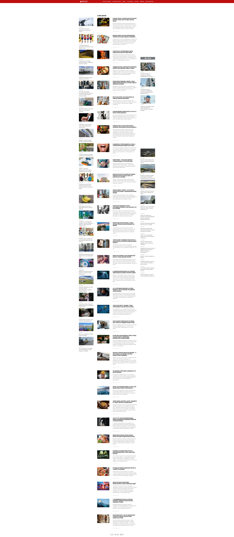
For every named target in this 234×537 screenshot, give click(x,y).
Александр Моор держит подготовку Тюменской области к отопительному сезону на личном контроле (86, 93)
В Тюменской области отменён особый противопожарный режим (86, 155)
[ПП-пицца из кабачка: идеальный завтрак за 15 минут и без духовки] (103, 475)
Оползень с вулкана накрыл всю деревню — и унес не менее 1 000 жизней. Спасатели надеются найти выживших (124, 354)
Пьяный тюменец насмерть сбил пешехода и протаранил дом (86, 320)
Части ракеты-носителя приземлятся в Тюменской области (84, 30)
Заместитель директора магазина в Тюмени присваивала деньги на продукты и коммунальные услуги (147, 217)
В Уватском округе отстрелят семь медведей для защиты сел (147, 275)
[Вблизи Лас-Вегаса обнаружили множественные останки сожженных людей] (103, 490)
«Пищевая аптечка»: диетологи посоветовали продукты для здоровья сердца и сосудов (124, 67)
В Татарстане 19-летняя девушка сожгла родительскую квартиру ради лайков (123, 52)
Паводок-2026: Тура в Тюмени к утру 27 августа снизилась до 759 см (147, 192)
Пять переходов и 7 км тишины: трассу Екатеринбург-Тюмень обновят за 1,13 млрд (86, 350)
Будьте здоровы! (149, 1)
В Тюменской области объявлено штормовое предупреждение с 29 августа (146, 75)
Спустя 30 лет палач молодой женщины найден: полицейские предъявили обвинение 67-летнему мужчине (124, 420)
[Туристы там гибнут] (103, 313)
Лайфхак (142, 1)
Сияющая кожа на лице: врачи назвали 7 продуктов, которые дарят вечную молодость (124, 126)
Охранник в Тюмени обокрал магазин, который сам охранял (85, 141)
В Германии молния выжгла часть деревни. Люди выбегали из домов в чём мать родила (124, 272)
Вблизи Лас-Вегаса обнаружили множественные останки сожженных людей (124, 483)
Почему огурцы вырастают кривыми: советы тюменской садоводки (146, 243)
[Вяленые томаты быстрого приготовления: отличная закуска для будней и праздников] (103, 43)
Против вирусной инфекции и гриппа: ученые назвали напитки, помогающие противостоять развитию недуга (124, 337)
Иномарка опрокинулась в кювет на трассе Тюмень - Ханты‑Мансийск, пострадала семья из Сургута (86, 289)
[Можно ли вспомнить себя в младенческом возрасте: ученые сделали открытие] (103, 263)
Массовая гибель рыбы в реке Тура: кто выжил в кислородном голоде (147, 161)
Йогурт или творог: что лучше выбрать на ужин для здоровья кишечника (123, 97)
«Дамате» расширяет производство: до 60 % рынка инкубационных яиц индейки (85, 170)
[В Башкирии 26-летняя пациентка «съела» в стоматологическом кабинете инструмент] (103, 151)
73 (120, 534)
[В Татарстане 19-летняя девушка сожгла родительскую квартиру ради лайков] (103, 58)
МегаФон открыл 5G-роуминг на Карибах (147, 257)
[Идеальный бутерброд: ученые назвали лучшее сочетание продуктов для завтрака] (103, 442)
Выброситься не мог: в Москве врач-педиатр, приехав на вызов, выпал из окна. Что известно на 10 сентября (124, 176)
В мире (123, 1)
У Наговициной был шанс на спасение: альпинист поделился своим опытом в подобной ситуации (123, 501)
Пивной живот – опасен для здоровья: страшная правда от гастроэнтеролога (123, 160)
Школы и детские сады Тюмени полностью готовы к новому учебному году (147, 208)
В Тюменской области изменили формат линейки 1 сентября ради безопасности (86, 305)
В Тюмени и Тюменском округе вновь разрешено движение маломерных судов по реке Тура (147, 177)
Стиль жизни (130, 1)
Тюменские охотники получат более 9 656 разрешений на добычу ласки (85, 126)
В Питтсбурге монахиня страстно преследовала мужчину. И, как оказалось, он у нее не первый (125, 207)
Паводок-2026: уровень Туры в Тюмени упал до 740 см (85, 78)
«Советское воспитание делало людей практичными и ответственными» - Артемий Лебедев (147, 108)
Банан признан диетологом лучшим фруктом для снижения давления (86, 207)
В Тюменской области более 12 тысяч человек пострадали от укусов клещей (147, 263)
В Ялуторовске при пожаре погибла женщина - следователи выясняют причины (86, 62)
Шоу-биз (136, 1)
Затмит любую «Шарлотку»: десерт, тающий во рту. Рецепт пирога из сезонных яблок (125, 402)
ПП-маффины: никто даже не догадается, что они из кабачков (124, 371)
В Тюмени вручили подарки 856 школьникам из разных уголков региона (86, 240)
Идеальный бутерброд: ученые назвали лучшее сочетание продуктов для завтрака (124, 436)
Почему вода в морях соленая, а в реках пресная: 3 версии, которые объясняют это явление (123, 224)
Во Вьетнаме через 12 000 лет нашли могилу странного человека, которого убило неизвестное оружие (124, 517)
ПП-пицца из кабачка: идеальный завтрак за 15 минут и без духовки (124, 468)
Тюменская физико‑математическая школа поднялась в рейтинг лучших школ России (86, 272)
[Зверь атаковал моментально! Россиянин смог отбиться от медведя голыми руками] (103, 328)
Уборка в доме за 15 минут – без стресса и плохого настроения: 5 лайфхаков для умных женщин (124, 191)
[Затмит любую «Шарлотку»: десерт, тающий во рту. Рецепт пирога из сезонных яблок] (103, 408)
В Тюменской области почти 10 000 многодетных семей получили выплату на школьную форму (86, 186)
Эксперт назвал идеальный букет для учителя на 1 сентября (147, 224)
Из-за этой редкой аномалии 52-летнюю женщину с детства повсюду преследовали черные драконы (124, 290)
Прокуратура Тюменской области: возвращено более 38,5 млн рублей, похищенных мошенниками (147, 250)
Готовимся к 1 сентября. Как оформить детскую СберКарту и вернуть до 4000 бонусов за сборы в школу (86, 223)
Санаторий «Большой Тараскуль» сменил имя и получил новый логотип (147, 269)
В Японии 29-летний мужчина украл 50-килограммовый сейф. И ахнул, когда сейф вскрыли (124, 452)
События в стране (116, 1)
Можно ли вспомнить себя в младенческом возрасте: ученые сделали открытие (124, 256)
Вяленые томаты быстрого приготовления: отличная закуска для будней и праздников (124, 36)
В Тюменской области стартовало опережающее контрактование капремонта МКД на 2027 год (146, 91)
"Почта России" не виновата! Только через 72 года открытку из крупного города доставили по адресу (124, 241)
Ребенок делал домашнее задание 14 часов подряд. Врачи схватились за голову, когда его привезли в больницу (124, 83)
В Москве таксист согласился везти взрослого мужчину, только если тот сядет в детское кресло (125, 20)
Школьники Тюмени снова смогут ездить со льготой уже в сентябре (86, 110)
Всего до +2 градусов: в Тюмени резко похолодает (86, 334)
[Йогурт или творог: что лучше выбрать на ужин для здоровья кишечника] (103, 104)
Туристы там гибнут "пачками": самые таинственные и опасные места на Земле (123, 306)
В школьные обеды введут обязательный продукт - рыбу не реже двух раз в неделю (147, 230)
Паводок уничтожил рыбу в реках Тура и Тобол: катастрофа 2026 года (86, 256)
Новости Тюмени (107, 1)
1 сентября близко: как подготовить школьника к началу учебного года (86, 47)
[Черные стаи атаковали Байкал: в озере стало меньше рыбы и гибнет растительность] (103, 394)
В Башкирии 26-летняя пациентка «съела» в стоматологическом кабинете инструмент (124, 145)
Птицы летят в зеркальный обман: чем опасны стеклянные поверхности (147, 236)
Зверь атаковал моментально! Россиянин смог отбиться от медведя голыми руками (123, 322)
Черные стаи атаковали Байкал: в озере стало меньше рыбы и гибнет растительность (124, 387)
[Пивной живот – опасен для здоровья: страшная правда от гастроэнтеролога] (103, 167)
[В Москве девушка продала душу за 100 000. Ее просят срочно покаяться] (103, 119)
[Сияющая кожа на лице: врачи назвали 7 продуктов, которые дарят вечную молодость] (103, 133)
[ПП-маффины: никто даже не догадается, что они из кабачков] (103, 378)
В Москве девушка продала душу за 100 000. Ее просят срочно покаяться (124, 112)
